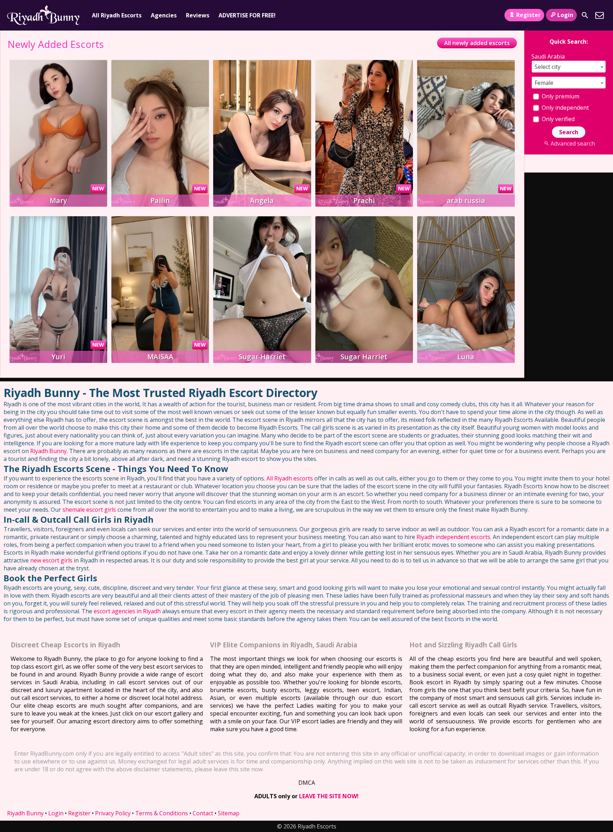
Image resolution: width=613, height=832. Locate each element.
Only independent (564, 108)
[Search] (585, 15)
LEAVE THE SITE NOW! (329, 796)
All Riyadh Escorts (117, 15)
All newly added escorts (477, 43)
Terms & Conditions (161, 813)
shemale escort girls (89, 509)
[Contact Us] (599, 15)
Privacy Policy (113, 813)
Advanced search (573, 143)
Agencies (164, 15)
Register (528, 15)
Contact (203, 813)
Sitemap (228, 813)
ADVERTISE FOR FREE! (247, 15)
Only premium (559, 96)
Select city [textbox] (547, 67)
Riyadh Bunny (48, 451)
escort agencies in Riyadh (127, 611)
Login (565, 15)
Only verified (557, 119)
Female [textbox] (544, 83)
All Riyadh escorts (289, 478)
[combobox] (568, 66)
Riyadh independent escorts (453, 537)
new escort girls (51, 560)
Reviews (197, 15)
